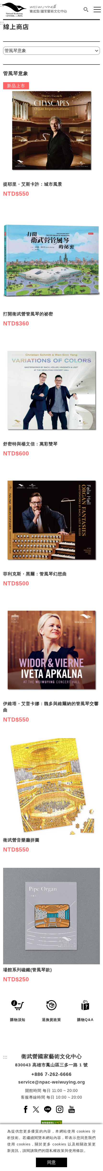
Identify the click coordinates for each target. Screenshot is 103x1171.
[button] (86, 9)
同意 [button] (51, 1162)
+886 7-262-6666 (51, 1074)
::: (2, 23)
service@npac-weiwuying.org (51, 1082)
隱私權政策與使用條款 (65, 1151)
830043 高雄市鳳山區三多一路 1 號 (51, 1065)
